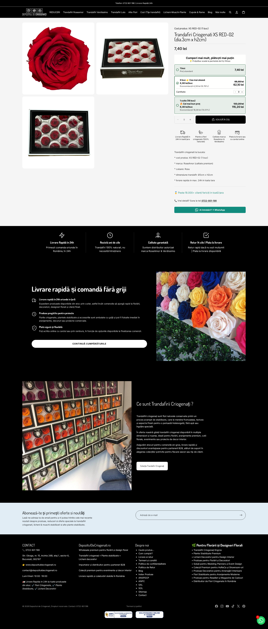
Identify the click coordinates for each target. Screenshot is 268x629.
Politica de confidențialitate (152, 563)
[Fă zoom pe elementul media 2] (132, 58)
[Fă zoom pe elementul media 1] (58, 58)
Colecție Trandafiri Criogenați (152, 466)
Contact (142, 595)
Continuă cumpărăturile (89, 343)
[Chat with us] (261, 620)
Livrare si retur (145, 557)
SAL (140, 584)
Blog (140, 570)
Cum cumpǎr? (145, 553)
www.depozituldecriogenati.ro (41, 564)
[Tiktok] (233, 606)
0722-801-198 (209, 200)
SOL (140, 588)
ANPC (141, 581)
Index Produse (145, 574)
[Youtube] (227, 606)
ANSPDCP (143, 577)
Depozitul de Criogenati (39, 606)
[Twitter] (238, 606)
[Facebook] (216, 606)
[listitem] (220, 12)
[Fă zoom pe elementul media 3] (58, 132)
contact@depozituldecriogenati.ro (39, 570)
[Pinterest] (244, 606)
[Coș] (243, 12)
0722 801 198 (128, 3)
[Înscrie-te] (241, 515)
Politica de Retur (146, 567)
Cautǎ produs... (146, 550)
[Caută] (230, 12)
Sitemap (142, 591)
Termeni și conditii (147, 560)
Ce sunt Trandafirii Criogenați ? (164, 404)
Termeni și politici (134, 606)
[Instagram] (222, 606)
